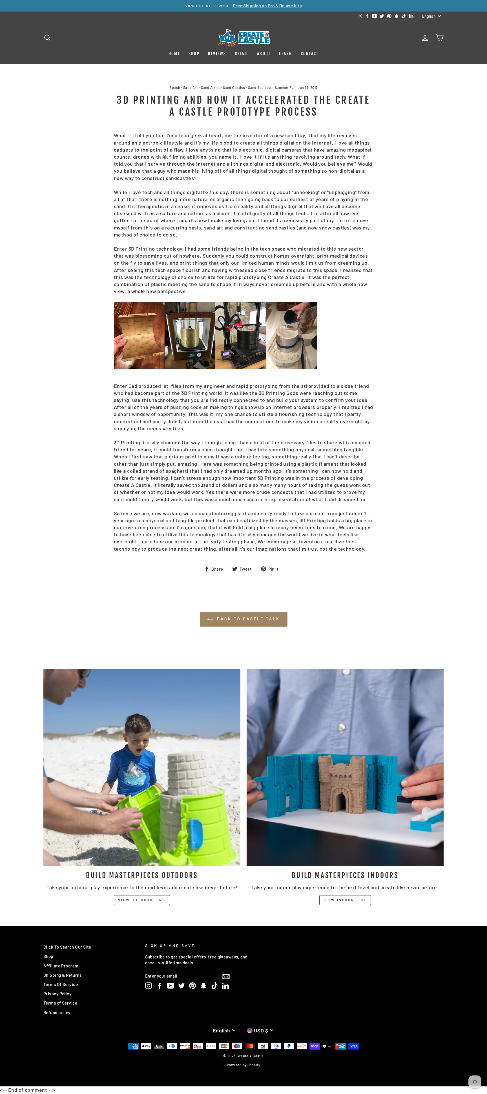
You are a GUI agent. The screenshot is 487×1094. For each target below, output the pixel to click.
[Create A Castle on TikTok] (214, 985)
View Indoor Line (345, 900)
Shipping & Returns (62, 975)
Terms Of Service (60, 984)
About (264, 53)
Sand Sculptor (260, 87)
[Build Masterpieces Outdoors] (141, 767)
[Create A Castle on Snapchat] (203, 985)
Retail (242, 53)
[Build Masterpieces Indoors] (345, 767)
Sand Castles (234, 87)
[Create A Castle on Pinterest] (192, 985)
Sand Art (190, 87)
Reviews (217, 53)
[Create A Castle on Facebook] (159, 985)
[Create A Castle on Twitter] (181, 985)
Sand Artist (210, 87)
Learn (285, 53)
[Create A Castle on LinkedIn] (225, 985)
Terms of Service (60, 1002)
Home (174, 53)
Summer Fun (285, 87)
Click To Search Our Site (67, 946)
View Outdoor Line (141, 900)
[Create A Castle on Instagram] (148, 985)
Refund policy (56, 1012)
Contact (310, 53)
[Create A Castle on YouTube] (170, 985)
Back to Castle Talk (247, 618)
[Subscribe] (226, 976)
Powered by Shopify (243, 1065)
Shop (194, 53)
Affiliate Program (61, 965)
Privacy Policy (57, 993)
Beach (174, 87)
